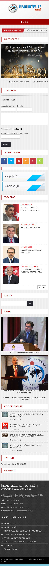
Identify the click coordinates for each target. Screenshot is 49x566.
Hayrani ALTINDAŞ (29, 267)
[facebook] (4, 161)
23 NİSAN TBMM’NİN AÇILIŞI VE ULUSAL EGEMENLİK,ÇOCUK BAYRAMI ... (26, 436)
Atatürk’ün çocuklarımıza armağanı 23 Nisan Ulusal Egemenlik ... (26, 425)
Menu (25, 22)
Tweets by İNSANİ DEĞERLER (13, 464)
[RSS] (26, 161)
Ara (30, 303)
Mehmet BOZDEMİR (29, 246)
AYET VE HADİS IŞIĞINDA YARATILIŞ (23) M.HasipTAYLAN (26, 415)
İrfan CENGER (27, 227)
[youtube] (19, 161)
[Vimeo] (40, 161)
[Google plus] (33, 161)
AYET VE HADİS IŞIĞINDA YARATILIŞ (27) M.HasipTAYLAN (26, 446)
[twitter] (11, 161)
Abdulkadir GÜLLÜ (29, 204)
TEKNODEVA (5, 561)
